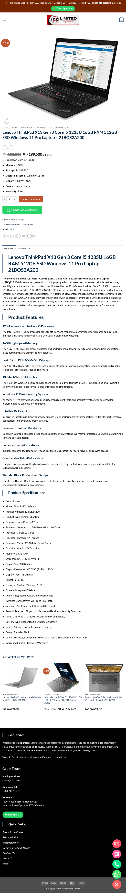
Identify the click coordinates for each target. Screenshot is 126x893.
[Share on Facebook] (10, 236)
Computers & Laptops (22, 127)
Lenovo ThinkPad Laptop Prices (19, 224)
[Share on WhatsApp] (5, 236)
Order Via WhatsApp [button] (25, 209)
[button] (4, 20)
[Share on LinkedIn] (32, 236)
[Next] (123, 689)
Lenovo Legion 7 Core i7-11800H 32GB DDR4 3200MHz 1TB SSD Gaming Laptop (63, 700)
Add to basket (31, 199)
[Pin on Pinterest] (26, 236)
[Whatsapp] (116, 874)
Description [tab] (9, 248)
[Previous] (2, 689)
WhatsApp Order (64, 8)
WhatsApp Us (13, 814)
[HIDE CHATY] (116, 884)
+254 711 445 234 (89, 3)
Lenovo (12, 229)
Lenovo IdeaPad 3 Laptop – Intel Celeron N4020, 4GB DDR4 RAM (21, 698)
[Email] (116, 843)
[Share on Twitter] (15, 236)
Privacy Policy (10, 837)
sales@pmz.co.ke (112, 3)
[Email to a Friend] (21, 236)
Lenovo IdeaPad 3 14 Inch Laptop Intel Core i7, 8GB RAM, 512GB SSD (103, 698)
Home (5, 127)
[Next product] (5, 147)
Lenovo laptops (61, 127)
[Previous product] (11, 147)
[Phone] (116, 864)
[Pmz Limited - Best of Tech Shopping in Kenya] (63, 19)
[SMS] (116, 854)
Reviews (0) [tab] (24, 248)
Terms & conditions (13, 832)
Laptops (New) (43, 127)
